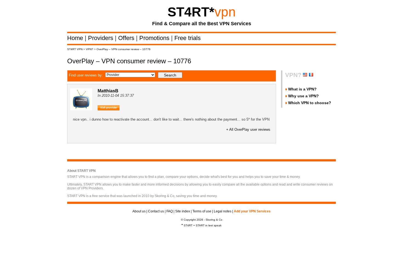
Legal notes (222, 211)
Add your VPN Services (252, 211)
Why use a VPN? (303, 96)
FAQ (169, 211)
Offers (127, 38)
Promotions (155, 38)
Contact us (156, 211)
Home (76, 38)
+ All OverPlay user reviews (248, 129)
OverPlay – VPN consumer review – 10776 (124, 49)
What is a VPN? (302, 89)
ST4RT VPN (75, 49)
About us (139, 211)
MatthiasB (108, 91)
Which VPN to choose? (309, 103)
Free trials (187, 38)
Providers (101, 38)
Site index (182, 211)
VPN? (89, 49)
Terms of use (201, 211)
